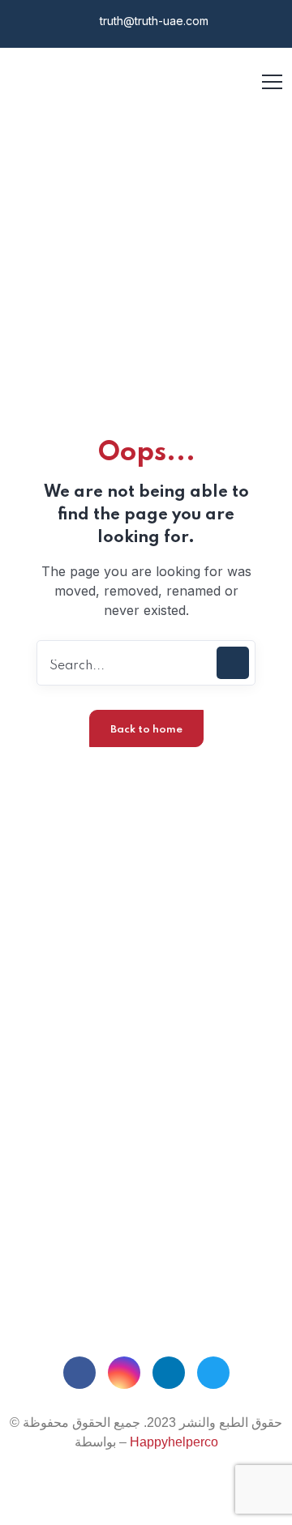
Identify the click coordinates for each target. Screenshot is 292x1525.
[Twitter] (213, 1372)
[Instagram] (124, 1372)
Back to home (146, 729)
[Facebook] (79, 1372)
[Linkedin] (168, 1372)
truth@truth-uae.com (152, 21)
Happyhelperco (174, 1442)
